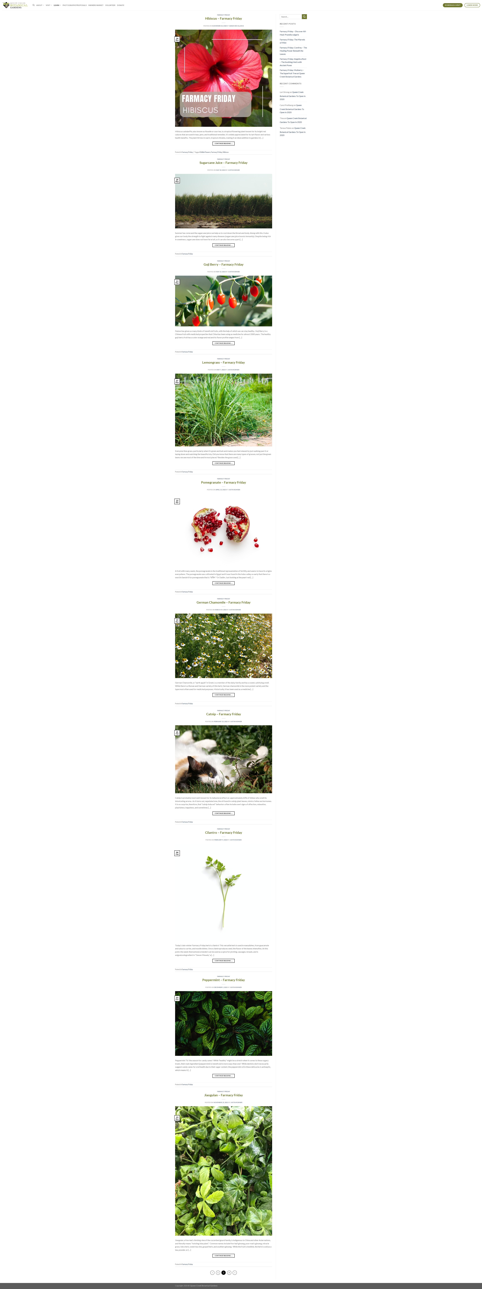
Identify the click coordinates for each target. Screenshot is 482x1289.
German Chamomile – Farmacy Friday (224, 602)
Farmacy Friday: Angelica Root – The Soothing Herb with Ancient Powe (293, 62)
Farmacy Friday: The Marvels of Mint (292, 41)
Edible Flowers (205, 152)
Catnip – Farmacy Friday (223, 714)
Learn (56, 5)
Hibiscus (226, 152)
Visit (48, 5)
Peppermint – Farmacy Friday (223, 980)
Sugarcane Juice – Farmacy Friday (224, 162)
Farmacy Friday (223, 15)
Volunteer (110, 5)
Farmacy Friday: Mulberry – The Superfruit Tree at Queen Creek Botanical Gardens (292, 73)
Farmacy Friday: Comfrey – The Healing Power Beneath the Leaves (293, 50)
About (39, 5)
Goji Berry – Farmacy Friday (224, 264)
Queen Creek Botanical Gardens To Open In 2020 (293, 95)
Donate (120, 5)
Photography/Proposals (75, 5)
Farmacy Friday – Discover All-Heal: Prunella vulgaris (293, 33)
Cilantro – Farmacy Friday (223, 832)
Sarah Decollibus (236, 26)
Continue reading (224, 143)
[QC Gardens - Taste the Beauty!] (15, 5)
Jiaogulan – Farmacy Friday (223, 1095)
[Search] (34, 5)
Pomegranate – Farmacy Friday (223, 482)
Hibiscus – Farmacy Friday (223, 18)
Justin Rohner (234, 170)
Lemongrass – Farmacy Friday (223, 362)
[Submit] (304, 16)
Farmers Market (96, 5)
